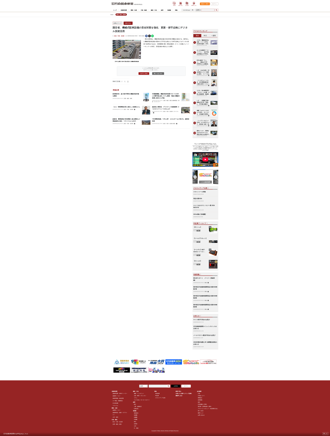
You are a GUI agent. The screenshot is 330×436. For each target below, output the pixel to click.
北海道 (135, 423)
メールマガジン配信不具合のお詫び (204, 335)
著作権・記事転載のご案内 (204, 406)
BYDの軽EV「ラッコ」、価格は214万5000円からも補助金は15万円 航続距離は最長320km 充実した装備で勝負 (203, 62)
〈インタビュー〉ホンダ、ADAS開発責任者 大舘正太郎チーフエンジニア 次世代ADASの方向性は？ (203, 82)
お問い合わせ (201, 415)
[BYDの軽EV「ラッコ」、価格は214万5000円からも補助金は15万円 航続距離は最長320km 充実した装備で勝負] (214, 62)
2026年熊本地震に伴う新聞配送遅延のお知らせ (205, 343)
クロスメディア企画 (160, 397)
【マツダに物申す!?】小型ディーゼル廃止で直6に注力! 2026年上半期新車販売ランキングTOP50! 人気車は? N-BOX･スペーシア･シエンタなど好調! (205, 148)
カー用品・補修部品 (118, 400)
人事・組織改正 (138, 406)
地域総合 (136, 413)
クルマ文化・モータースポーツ (142, 400)
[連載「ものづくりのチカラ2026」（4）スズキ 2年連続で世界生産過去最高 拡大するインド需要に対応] (214, 112)
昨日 (205, 35)
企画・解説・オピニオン (140, 395)
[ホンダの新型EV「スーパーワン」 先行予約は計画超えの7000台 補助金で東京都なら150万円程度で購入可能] (214, 52)
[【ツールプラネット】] (213, 241)
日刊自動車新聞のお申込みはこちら (15, 434)
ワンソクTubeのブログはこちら (205, 144)
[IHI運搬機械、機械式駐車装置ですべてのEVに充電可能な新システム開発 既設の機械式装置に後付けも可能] (185, 97)
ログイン (214, 4)
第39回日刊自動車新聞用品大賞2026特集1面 (205, 288)
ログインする (143, 73)
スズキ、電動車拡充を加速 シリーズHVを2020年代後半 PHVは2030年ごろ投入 (203, 42)
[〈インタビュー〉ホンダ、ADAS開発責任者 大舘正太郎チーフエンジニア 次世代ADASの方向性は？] (214, 82)
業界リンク (200, 413)
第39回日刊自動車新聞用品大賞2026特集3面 (205, 306)
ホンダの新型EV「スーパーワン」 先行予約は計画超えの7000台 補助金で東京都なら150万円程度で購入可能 (203, 52)
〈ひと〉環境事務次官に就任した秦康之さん (126, 107)
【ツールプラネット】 (200, 238)
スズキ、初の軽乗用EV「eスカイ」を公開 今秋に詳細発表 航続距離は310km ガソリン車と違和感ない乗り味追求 (203, 92)
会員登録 (176, 386)
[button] (215, 177)
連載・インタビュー (139, 393)
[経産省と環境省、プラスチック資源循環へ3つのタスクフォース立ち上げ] (185, 110)
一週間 (213, 35)
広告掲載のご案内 (202, 404)
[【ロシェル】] (213, 264)
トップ (115, 10)
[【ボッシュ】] (213, 230)
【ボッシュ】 (197, 227)
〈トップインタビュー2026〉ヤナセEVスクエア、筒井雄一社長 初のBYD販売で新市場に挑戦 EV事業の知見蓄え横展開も (203, 122)
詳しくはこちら (158, 73)
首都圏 (135, 415)
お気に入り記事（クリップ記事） (184, 393)
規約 (199, 402)
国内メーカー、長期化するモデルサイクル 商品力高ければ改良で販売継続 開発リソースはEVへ (203, 132)
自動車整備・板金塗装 (118, 398)
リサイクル (175, 111)
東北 (135, 421)
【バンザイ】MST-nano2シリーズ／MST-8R (199, 251)
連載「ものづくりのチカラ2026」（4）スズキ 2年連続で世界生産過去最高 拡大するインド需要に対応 (203, 112)
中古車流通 (115, 403)
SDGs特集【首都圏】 (200, 214)
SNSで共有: (142, 36)
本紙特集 (157, 393)
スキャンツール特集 (199, 192)
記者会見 (136, 408)
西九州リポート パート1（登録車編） (204, 279)
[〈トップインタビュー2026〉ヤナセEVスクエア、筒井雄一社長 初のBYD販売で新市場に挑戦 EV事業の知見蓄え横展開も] (214, 123)
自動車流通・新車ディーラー (120, 393)
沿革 (199, 393)
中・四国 (136, 428)
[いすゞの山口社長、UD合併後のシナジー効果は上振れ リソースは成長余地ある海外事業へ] (214, 72)
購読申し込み (179, 395)
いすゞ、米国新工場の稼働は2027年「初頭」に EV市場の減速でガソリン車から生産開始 (203, 102)
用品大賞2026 (197, 198)
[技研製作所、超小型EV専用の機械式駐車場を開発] (146, 97)
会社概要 (199, 391)
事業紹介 (200, 397)
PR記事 (157, 395)
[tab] (197, 35)
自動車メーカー (116, 396)
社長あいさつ (201, 395)
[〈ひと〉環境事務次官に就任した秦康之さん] (146, 110)
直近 (197, 35)
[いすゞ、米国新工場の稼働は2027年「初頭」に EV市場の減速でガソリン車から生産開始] (214, 102)
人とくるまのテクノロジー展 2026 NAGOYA (204, 206)
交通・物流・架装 (128, 98)
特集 (206, 282)
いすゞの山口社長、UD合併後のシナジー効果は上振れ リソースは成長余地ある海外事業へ (203, 72)
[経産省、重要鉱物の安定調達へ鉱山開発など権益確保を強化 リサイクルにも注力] (146, 122)
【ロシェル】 (197, 261)
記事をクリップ (117, 23)
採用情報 (200, 400)
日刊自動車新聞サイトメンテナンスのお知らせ (205, 327)
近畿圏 (135, 417)
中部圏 (135, 419)
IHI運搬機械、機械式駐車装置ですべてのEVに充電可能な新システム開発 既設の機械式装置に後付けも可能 (166, 96)
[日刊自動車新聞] (122, 4)
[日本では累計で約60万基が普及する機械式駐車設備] (127, 49)
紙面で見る (128, 23)
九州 (135, 426)
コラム (135, 397)
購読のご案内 (204, 4)
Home (111, 14)
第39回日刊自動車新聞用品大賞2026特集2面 (205, 297)
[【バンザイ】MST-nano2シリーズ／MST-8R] (213, 253)
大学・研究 (115, 417)
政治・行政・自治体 (119, 36)
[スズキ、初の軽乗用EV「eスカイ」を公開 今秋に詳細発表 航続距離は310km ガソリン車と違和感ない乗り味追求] (214, 92)
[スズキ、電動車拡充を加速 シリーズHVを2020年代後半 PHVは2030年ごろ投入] (214, 42)
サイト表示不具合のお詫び (201, 319)
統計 (174, 123)
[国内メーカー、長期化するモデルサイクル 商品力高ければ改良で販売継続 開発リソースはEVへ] (214, 133)
